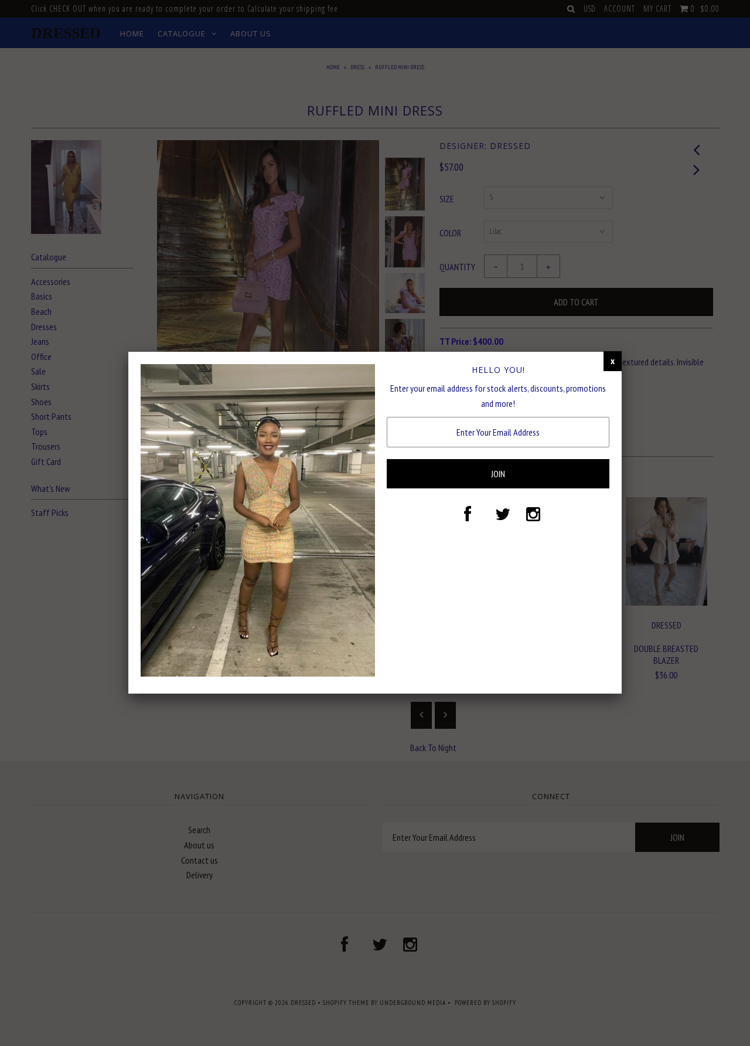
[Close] (613, 361)
